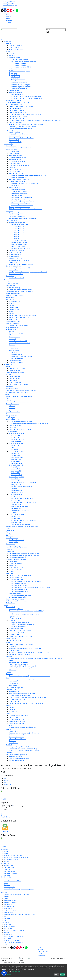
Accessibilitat (41, 955)
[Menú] (2, 39)
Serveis (6, 879)
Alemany (9, 21)
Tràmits (6, 883)
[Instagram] (11, 10)
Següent (8, 817)
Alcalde (6, 851)
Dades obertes (8, 944)
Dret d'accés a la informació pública (15, 891)
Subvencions (7, 875)
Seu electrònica (5, 863)
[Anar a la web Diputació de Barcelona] (58, 962)
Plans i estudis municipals (11, 859)
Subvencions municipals (11, 873)
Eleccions (6, 932)
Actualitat (4, 893)
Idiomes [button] (6, 13)
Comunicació (8, 904)
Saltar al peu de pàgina (10, 5)
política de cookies (17, 971)
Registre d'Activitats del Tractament (14, 930)
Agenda (6, 780)
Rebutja (56, 974)
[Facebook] (5, 10)
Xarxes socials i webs (10, 910)
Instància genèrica (9, 887)
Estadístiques (8, 934)
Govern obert (5, 922)
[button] (4, 973)
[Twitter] (2, 10)
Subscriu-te (4, 832)
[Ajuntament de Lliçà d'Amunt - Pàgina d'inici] (9, 33)
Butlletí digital (8, 908)
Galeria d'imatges (9, 912)
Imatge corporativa (10, 906)
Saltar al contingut (8, 3)
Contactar (4, 8)
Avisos (6, 782)
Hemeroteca (7, 918)
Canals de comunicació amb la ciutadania (16, 895)
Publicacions (7, 784)
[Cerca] (47, 32)
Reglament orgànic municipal (13, 855)
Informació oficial (9, 867)
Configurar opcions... (7, 974)
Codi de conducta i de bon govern (14, 942)
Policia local (7, 861)
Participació (7, 938)
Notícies (6, 778)
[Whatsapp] (17, 10)
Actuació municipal (9, 926)
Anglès (8, 19)
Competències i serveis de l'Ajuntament (16, 857)
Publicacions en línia (10, 901)
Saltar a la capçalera (9, 1)
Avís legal (40, 953)
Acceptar (62, 974)
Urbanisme (7, 869)
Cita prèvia (7, 885)
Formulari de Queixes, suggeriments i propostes (19, 889)
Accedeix (3, 799)
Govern (6, 853)
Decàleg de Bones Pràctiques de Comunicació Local (19, 914)
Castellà (8, 17)
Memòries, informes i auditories (13, 936)
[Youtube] (8, 10)
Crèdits (39, 947)
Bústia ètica (7, 924)
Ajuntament (4, 849)
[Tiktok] (14, 10)
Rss (5, 920)
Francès (8, 23)
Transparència (8, 928)
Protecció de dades (43, 951)
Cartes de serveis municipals (12, 881)
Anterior (3, 817)
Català (8, 15)
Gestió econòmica (9, 871)
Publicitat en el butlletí (10, 903)
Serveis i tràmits (6, 877)
